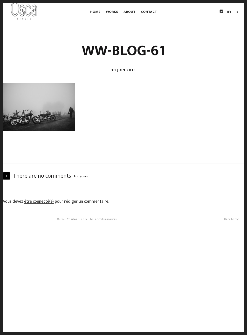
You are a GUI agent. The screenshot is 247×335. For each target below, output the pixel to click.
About (129, 12)
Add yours (81, 176)
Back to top (231, 219)
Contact (149, 12)
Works (112, 12)
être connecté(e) (39, 201)
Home (95, 12)
